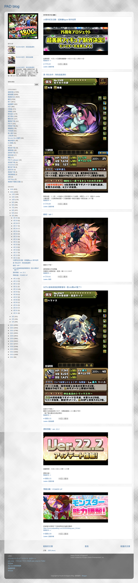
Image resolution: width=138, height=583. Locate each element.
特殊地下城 (11, 126)
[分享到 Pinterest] (66, 64)
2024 (12, 325)
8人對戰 (10, 143)
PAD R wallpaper (13, 160)
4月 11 (15, 286)
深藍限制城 (11, 174)
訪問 (9, 177)
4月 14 (15, 278)
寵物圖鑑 (51, 421)
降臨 (9, 157)
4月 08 (15, 294)
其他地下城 (11, 162)
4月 (13, 215)
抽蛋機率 (11, 104)
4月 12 (15, 284)
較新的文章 (48, 546)
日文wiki (10, 563)
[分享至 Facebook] (65, 64)
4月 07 (15, 297)
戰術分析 (11, 119)
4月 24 (15, 234)
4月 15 (15, 258)
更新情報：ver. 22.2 (51, 429)
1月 (13, 322)
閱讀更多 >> (47, 60)
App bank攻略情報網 (14, 566)
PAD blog (11, 6)
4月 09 (15, 292)
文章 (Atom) (51, 550)
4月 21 (15, 242)
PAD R (10, 123)
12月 (13, 194)
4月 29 (15, 220)
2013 (12, 354)
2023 (12, 328)
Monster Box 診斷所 (14, 138)
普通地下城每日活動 (14, 182)
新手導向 (11, 116)
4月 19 (15, 247)
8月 (13, 205)
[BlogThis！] (61, 64)
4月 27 (15, 226)
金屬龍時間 (11, 568)
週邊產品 (11, 128)
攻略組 (10, 111)
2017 (12, 344)
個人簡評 (11, 133)
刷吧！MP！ (48, 215)
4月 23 (15, 236)
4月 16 (15, 255)
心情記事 (11, 135)
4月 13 (15, 281)
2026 (12, 189)
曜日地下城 (11, 167)
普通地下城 (11, 172)
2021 (12, 333)
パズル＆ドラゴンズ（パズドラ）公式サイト (22, 558)
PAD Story (11, 179)
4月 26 (15, 228)
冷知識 (10, 109)
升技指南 (11, 131)
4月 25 (15, 231)
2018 (12, 341)
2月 (13, 319)
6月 (13, 210)
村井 (9, 106)
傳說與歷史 (11, 140)
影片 (9, 102)
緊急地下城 (11, 148)
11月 (13, 197)
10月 (13, 199)
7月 (13, 207)
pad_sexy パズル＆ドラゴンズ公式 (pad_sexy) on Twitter (26, 561)
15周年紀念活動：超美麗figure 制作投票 (59, 20)
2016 (12, 346)
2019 (12, 338)
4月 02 (15, 310)
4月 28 (15, 223)
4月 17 (15, 252)
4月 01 (15, 313)
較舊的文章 (125, 546)
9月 (13, 202)
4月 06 (15, 300)
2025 (12, 192)
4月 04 (15, 305)
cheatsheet (11, 165)
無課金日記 (11, 97)
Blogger (84, 576)
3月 (13, 316)
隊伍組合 (11, 114)
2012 (12, 357)
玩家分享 (11, 169)
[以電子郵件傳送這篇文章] (59, 64)
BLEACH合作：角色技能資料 (25, 47)
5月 (13, 213)
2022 (12, 330)
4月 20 (15, 244)
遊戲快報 (51, 67)
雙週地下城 (11, 121)
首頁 (87, 546)
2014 (12, 352)
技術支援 (11, 155)
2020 (12, 336)
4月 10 (15, 289)
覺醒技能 (11, 150)
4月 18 (15, 250)
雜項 (49, 279)
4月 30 (15, 218)
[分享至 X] (63, 64)
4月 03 (15, 308)
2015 (12, 349)
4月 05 (15, 302)
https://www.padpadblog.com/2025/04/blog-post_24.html (61, 528)
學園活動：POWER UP (52, 489)
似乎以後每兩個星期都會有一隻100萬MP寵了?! (62, 287)
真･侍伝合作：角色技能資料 (54, 75)
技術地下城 (11, 152)
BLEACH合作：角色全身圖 (24, 57)
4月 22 (15, 239)
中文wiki (10, 570)
